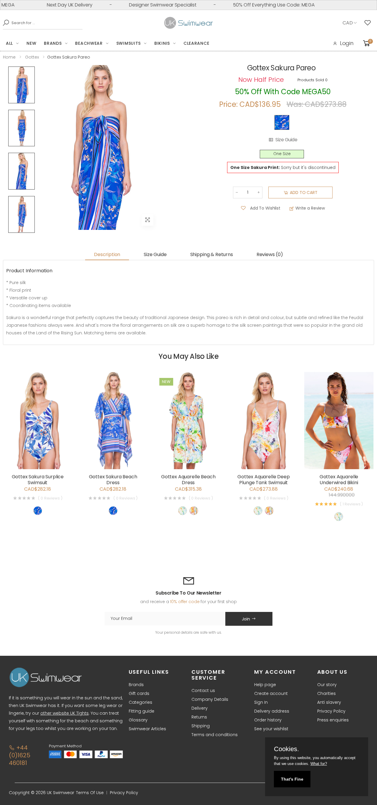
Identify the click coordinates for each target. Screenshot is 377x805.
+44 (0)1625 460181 (19, 755)
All (9, 43)
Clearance (196, 43)
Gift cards (139, 693)
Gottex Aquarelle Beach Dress (188, 479)
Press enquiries (333, 720)
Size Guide (286, 140)
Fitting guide (141, 711)
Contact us (203, 690)
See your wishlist (271, 729)
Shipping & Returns (211, 254)
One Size (282, 154)
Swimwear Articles (147, 729)
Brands (53, 43)
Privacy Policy (331, 711)
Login (346, 43)
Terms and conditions (214, 735)
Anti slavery (329, 702)
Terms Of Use (90, 793)
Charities (326, 693)
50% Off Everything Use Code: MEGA (259, 4)
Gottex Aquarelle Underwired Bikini (339, 479)
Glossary (138, 720)
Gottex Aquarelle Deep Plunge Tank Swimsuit (263, 479)
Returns (199, 717)
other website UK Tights (64, 713)
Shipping (200, 726)
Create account (271, 693)
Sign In (261, 702)
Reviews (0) (270, 254)
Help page (265, 685)
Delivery (199, 708)
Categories (140, 702)
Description (107, 254)
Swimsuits (128, 43)
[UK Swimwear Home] (189, 23)
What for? (318, 763)
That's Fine (292, 779)
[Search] (4, 22)
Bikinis (162, 43)
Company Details (209, 699)
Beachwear (88, 43)
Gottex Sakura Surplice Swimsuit (38, 479)
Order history (268, 720)
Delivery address (271, 711)
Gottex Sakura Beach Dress (113, 479)
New (31, 43)
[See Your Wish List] (369, 23)
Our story (327, 685)
